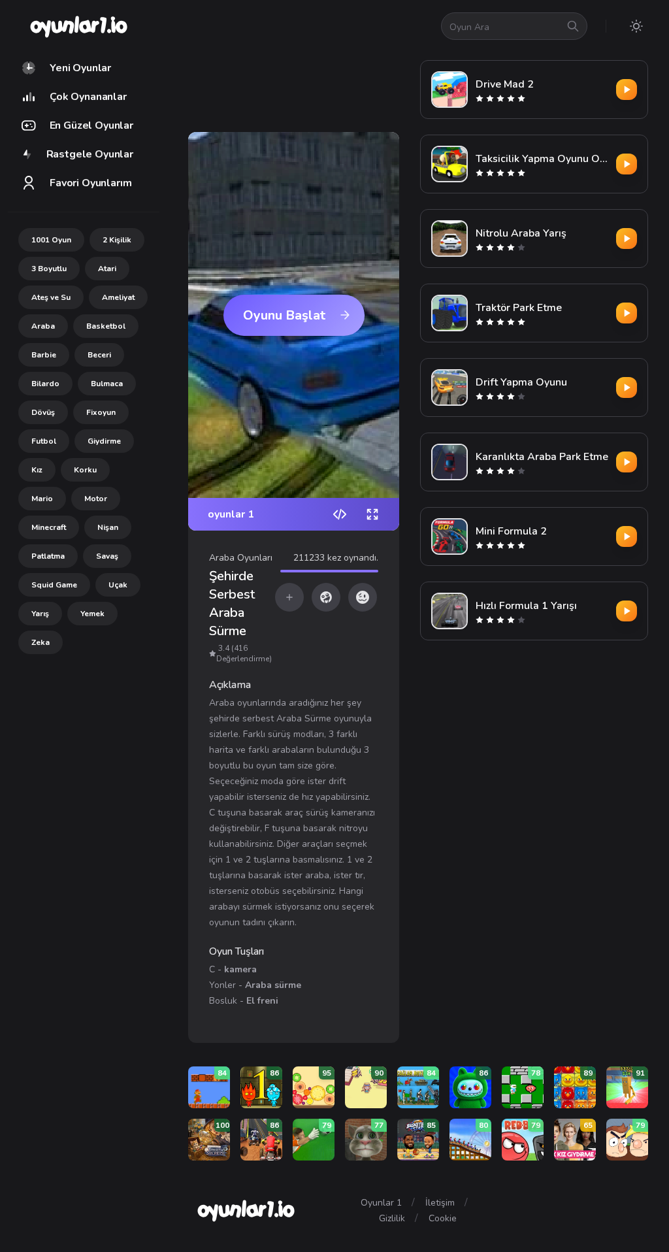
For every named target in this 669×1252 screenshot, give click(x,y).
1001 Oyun (51, 240)
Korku (85, 470)
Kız (36, 470)
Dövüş (43, 412)
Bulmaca (107, 383)
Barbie (43, 355)
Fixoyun (101, 412)
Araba (43, 326)
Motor (95, 498)
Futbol (43, 441)
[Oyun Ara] (572, 26)
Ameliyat (118, 297)
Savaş (107, 556)
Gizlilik (392, 1218)
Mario (42, 498)
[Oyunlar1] (77, 26)
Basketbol (105, 326)
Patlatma (48, 556)
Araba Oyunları (240, 558)
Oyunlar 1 (381, 1202)
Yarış (40, 613)
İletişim (440, 1202)
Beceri (99, 355)
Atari (107, 268)
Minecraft (48, 527)
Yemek (92, 613)
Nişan (107, 527)
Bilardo (45, 383)
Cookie (443, 1218)
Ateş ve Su (51, 297)
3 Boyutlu (49, 268)
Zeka (40, 642)
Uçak (117, 585)
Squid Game (54, 585)
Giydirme (104, 441)
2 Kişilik (117, 240)
